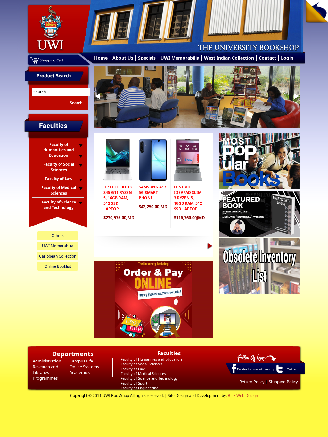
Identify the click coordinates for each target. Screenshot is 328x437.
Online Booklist (58, 266)
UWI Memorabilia (179, 58)
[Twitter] (279, 373)
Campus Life (81, 361)
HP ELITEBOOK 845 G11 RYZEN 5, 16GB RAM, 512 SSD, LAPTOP (117, 197)
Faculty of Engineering (140, 387)
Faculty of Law (133, 368)
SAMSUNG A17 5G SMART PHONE (152, 192)
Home (101, 58)
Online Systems (84, 366)
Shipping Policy (283, 382)
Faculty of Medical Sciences (143, 373)
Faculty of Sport (134, 383)
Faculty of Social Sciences (141, 364)
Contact (267, 58)
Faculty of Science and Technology (149, 378)
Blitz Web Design (243, 395)
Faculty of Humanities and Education (151, 359)
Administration (47, 361)
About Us (122, 58)
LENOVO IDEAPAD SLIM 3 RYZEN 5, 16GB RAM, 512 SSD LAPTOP (188, 197)
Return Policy (252, 382)
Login (287, 58)
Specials (147, 58)
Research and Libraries (45, 369)
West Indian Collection (229, 58)
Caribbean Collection (57, 256)
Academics (80, 372)
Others (58, 235)
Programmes (45, 378)
